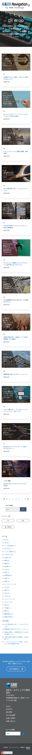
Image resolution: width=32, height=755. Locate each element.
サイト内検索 (10, 730)
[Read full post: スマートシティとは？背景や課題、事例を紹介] (16, 136)
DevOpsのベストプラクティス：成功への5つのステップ (15, 447)
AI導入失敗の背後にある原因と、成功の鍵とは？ (16, 638)
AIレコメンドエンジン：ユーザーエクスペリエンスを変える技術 (15, 115)
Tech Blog (9, 715)
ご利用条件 (5, 747)
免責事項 (22, 747)
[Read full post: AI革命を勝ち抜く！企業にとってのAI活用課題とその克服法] (16, 322)
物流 (6, 605)
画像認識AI (8, 614)
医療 (6, 578)
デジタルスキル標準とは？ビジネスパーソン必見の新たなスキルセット (15, 264)
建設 (6, 611)
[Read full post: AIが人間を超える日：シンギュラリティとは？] (16, 173)
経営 (6, 572)
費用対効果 (8, 617)
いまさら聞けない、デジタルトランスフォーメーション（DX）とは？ (15, 410)
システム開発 (7, 481)
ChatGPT (8, 555)
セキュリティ (9, 599)
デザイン (8, 602)
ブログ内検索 (9, 505)
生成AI (7, 557)
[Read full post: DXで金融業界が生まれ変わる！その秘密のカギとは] (16, 284)
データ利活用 (9, 546)
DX (4, 148)
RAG (6, 593)
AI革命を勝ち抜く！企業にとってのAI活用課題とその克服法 (15, 338)
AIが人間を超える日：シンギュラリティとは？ (15, 189)
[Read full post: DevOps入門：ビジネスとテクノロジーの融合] (16, 468)
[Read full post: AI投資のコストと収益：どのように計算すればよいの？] (16, 62)
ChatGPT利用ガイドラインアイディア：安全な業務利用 (15, 227)
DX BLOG (9, 709)
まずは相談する (14, 669)
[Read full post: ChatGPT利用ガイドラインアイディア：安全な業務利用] (16, 210)
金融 (6, 590)
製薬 (6, 581)
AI (4, 74)
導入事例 (9, 712)
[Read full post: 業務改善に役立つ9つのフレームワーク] (16, 359)
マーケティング (10, 584)
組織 (6, 563)
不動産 (7, 608)
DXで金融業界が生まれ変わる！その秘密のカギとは (15, 301)
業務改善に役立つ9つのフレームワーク (15, 374)
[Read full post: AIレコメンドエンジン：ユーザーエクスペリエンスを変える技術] (16, 99)
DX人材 (8, 549)
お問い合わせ (10, 721)
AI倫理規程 (27, 747)
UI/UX (7, 596)
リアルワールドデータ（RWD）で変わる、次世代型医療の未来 (16, 643)
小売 (6, 587)
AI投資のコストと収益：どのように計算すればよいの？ (15, 78)
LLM (6, 569)
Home (8, 706)
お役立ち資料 (10, 718)
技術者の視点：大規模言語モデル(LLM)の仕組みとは (16, 633)
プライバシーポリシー (14, 747)
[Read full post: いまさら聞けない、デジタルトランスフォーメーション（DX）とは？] (16, 394)
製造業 (7, 566)
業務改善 (8, 575)
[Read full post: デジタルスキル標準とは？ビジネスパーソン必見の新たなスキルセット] (16, 247)
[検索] (23, 509)
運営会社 (28, 748)
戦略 (6, 560)
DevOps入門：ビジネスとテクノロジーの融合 (15, 485)
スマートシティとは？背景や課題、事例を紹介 (15, 152)
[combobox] (13, 509)
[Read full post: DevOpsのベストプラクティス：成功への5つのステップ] (16, 431)
